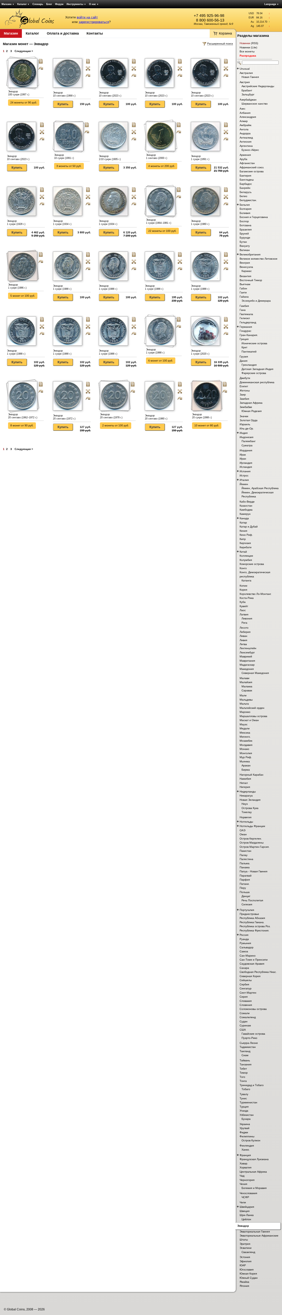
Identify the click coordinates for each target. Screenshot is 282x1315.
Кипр (243, 539)
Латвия (244, 614)
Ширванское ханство (255, 103)
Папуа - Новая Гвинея (253, 871)
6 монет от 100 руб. (160, 360)
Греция (244, 339)
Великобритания (250, 254)
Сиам (245, 1055)
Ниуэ (245, 803)
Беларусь (245, 192)
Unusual (245, 68)
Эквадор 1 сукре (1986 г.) (17, 286)
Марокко (245, 711)
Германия (246, 326)
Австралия (246, 72)
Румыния (245, 943)
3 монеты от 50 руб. (69, 166)
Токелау (247, 812)
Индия (244, 432)
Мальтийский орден (252, 707)
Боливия (245, 213)
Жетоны (245, 390)
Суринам (245, 1025)
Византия (245, 276)
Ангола (244, 129)
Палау (243, 855)
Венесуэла (246, 266)
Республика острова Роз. (255, 926)
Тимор (244, 1072)
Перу (243, 887)
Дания (243, 360)
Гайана (244, 296)
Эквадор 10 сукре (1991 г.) (64, 156)
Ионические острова (254, 343)
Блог (49, 4)
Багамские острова (252, 171)
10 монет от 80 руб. (206, 425)
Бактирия (245, 175)
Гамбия (244, 305)
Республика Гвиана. (252, 922)
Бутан (243, 241)
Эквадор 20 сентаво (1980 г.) (156, 417)
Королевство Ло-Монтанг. (255, 593)
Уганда (244, 1110)
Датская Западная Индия (257, 369)
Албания (245, 112)
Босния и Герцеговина (254, 217)
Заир (243, 394)
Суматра (247, 445)
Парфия (245, 879)
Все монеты (247, 51)
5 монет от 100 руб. (22, 295)
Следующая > (24, 51)
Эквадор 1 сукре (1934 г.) (62, 222)
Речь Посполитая (252, 900)
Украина (245, 1124)
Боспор (244, 221)
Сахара (244, 967)
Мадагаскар (247, 664)
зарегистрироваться (94, 22)
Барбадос (246, 183)
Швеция (245, 1211)
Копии (243, 585)
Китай (243, 551)
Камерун (245, 513)
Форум (59, 4)
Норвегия (245, 817)
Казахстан (246, 505)
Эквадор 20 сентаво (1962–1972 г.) (22, 416)
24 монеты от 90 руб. (23, 102)
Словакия (246, 1000)
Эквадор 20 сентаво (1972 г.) (64, 417)
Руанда (244, 939)
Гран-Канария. (249, 335)
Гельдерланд (248, 322)
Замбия (244, 398)
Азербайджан (248, 99)
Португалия (247, 909)
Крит (244, 347)
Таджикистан (248, 1046)
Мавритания (247, 660)
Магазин (8, 4)
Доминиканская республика (257, 382)
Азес (242, 108)
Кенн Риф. (246, 534)
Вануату (245, 245)
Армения (245, 154)
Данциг (246, 896)
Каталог (23, 4)
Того (242, 1076)
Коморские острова (252, 563)
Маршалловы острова (253, 716)
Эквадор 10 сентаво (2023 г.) (110, 94)
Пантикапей (249, 351)
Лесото (244, 627)
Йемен (244, 484)
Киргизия (245, 543)
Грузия (244, 356)
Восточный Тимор (251, 280)
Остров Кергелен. (251, 838)
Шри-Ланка (247, 1215)
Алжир (244, 121)
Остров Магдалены (252, 842)
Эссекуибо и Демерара (256, 300)
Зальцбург (248, 94)
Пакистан (245, 850)
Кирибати (245, 547)
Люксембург (247, 652)
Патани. (245, 883)
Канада (244, 518)
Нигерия (245, 786)
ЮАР (243, 1265)
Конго (243, 568)
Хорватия (245, 1167)
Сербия (244, 984)
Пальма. (245, 863)
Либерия (245, 631)
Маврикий (246, 656)
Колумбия (246, 559)
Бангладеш (247, 179)
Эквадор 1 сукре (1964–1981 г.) (158, 221)
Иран (243, 458)
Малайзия (246, 682)
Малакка (247, 686)
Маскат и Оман (249, 720)
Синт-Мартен (248, 992)
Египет (244, 386)
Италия (244, 479)
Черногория (247, 1179)
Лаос (243, 610)
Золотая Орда (248, 420)
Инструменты (76, 4)
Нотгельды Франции (252, 826)
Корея (243, 589)
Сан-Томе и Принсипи (254, 959)
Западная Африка (251, 402)
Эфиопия (245, 1261)
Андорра (245, 133)
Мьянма (245, 761)
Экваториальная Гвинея (255, 1231)
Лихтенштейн (248, 648)
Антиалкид (246, 137)
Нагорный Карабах (251, 774)
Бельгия (245, 204)
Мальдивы (246, 699)
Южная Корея (248, 1273)
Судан (243, 1021)
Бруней (244, 233)
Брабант (247, 90)
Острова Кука (250, 808)
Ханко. (246, 1149)
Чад (242, 1175)
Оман (243, 834)
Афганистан (247, 163)
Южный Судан (249, 1277)
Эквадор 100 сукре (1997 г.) (18, 93)
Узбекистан (247, 1114)
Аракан (246, 765)
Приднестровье (249, 913)
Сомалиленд (248, 1017)
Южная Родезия (252, 411)
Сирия (244, 996)
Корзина (225, 33)
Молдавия (246, 744)
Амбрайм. (246, 125)
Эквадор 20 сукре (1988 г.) (202, 416)
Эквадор (243, 1225)
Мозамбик (246, 740)
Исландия (246, 466)
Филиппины (247, 1136)
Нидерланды (248, 791)
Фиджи (244, 1132)
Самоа (244, 951)
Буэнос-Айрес (250, 149)
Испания (245, 471)
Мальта (244, 703)
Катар (243, 522)
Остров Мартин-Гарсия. (255, 846)
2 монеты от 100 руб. (115, 425)
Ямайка (244, 1281)
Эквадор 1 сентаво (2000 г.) (156, 156)
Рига (244, 622)
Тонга (243, 1080)
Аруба (243, 159)
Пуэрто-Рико (249, 1037)
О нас (94, 4)
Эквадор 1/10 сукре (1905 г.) (110, 158)
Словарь (37, 4)
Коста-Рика (247, 597)
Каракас (247, 270)
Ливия (243, 640)
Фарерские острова (254, 373)
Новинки (245, 43)
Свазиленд (248, 1252)
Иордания (246, 450)
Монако (244, 748)
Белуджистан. (248, 200)
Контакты (95, 33)
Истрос (244, 475)
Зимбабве (246, 407)
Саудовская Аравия (252, 963)
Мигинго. (245, 736)
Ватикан (245, 250)
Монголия (246, 753)
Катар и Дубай (249, 526)
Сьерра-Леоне (249, 1042)
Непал (244, 782)
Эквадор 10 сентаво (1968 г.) (64, 94)
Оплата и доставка (63, 33)
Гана (243, 309)
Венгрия (245, 262)
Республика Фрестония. (254, 930)
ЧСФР (245, 1197)
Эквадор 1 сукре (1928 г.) (16, 222)
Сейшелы (246, 980)
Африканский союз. (252, 167)
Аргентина (246, 145)
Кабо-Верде (247, 501)
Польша (245, 892)
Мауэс (243, 724)
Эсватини (245, 1247)
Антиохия (245, 141)
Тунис (243, 1098)
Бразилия (246, 229)
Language (271, 4)
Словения (246, 1004)
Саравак (247, 690)
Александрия (248, 116)
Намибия (245, 778)
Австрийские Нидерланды (258, 86)
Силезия (247, 904)
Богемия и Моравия (254, 1188)
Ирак (243, 454)
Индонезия (246, 437)
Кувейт (244, 606)
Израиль (245, 424)
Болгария (245, 208)
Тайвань (245, 1060)
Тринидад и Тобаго (252, 1085)
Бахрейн (245, 187)
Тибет (243, 1068)
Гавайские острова (253, 1033)
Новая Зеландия (250, 799)
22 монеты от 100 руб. (162, 230)
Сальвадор (246, 947)
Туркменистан (248, 1102)
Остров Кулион (251, 1140)
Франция (245, 1155)
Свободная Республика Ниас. (258, 971)
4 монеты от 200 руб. (161, 166)
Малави (244, 678)
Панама (245, 867)
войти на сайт (87, 17)
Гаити (243, 292)
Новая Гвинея (250, 76)
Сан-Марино (248, 955)
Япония (244, 1285)
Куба (243, 601)
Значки (244, 416)
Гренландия (249, 364)
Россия (244, 934)
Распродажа (248, 55)
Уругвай (244, 1128)
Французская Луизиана (254, 1159)
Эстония (245, 1257)
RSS (254, 43)
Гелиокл (245, 318)
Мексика (245, 732)
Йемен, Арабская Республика (260, 488)
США (243, 1029)
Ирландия (246, 462)
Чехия (243, 1183)
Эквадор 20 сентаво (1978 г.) (111, 416)
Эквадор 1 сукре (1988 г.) (62, 287)
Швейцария (247, 1206)
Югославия (247, 1269)
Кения (243, 530)
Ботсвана (245, 225)
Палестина (246, 859)
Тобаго (246, 1089)
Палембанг (249, 441)
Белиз (243, 196)
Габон (243, 288)
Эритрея (245, 1243)
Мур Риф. (246, 757)
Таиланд (245, 1051)
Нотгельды (246, 821)
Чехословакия (248, 1193)
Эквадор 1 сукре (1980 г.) (200, 222)
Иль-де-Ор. (247, 428)
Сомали (245, 1013)
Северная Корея (250, 976)
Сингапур (245, 988)
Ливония (247, 618)
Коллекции (246, 555)
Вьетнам (245, 284)
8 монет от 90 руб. (22, 425)
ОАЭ (242, 830)
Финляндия (247, 1145)
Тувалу (244, 1094)
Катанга (246, 580)
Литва (243, 644)
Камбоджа (246, 509)
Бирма (246, 769)
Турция (244, 1106)
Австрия (245, 82)
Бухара (246, 1118)
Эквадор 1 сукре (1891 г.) (200, 158)
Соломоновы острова (253, 1008)
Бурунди (245, 237)
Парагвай (245, 875)
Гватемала (246, 314)
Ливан (243, 635)
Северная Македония (255, 672)
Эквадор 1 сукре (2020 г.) (200, 352)
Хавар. (244, 1163)
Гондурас (245, 330)
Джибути (245, 378)
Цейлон (246, 1219)
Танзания (245, 1064)
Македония (247, 668)
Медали (245, 728)
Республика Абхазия (252, 918)
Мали (243, 695)
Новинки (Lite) (248, 47)
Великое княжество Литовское (258, 258)
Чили (243, 1202)
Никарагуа (246, 795)
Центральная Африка (253, 1171)
